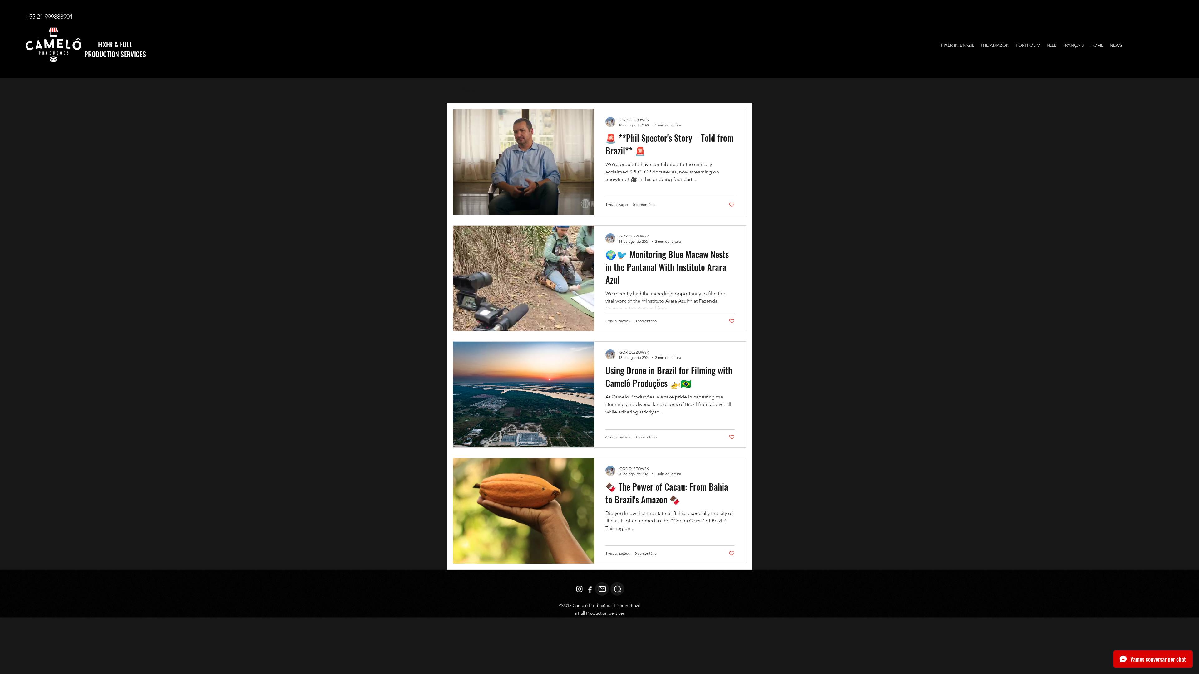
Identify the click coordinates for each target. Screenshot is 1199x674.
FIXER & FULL (115, 44)
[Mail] (602, 589)
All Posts (463, 89)
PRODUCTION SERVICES (115, 54)
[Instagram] (579, 589)
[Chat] (617, 589)
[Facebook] (590, 589)
